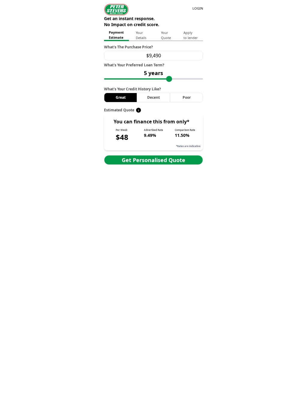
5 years (153, 73)
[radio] (120, 97)
